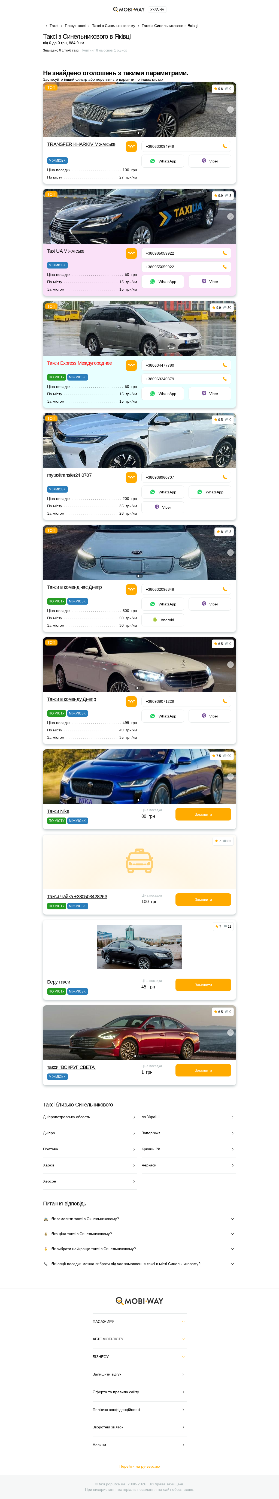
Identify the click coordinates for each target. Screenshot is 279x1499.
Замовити (203, 814)
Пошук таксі (75, 25)
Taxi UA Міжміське (65, 251)
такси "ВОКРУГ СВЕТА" (71, 1067)
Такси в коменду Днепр (71, 699)
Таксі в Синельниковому (113, 25)
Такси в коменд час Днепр (74, 587)
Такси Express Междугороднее (79, 363)
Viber (213, 161)
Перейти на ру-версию (139, 1466)
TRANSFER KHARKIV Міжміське (81, 144)
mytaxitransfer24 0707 (69, 475)
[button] (138, 133)
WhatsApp (167, 161)
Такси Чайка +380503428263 (77, 896)
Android (167, 620)
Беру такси (58, 982)
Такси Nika (58, 811)
